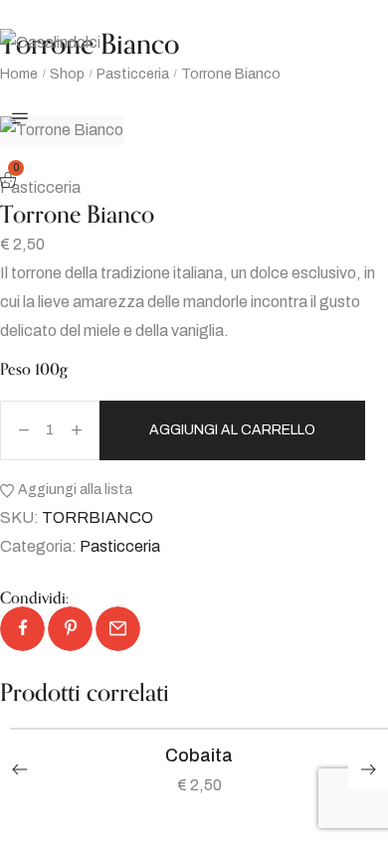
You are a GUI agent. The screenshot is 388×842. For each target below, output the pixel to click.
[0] (10, 181)
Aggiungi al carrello (232, 429)
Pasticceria (133, 74)
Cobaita (199, 755)
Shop (67, 74)
